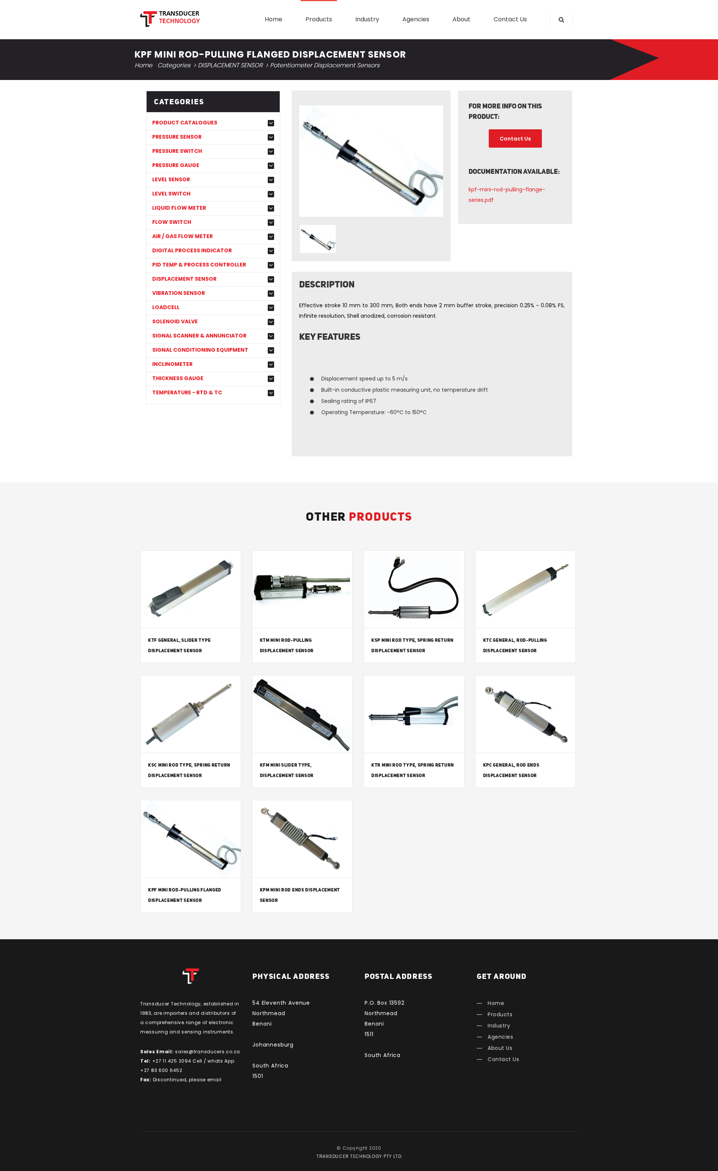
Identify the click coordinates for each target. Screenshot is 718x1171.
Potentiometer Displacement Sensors (325, 65)
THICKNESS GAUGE (177, 378)
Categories (173, 65)
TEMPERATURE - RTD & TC (187, 392)
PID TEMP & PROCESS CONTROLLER (199, 265)
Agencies (415, 19)
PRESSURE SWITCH (177, 151)
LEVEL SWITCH (171, 194)
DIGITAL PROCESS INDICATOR (192, 250)
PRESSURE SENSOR (177, 137)
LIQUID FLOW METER (179, 208)
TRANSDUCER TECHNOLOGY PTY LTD (359, 1156)
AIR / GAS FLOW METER (182, 236)
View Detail (191, 591)
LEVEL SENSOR (171, 179)
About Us (500, 1048)
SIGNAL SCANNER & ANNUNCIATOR (199, 336)
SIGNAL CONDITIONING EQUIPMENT (200, 350)
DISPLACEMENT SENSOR (230, 65)
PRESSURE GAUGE (175, 165)
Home (273, 19)
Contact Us (510, 19)
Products (319, 19)
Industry (367, 19)
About (461, 19)
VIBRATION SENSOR (178, 293)
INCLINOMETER (172, 364)
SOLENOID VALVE (175, 321)
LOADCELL (166, 307)
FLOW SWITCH (171, 222)
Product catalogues (184, 123)
